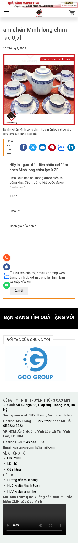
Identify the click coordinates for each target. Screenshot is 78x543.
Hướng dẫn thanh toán (23, 486)
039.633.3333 (34, 442)
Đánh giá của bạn (23, 226)
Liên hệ (12, 464)
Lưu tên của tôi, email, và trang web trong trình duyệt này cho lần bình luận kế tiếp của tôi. (37, 277)
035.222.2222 (42, 421)
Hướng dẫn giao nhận (22, 491)
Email (15, 211)
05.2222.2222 (13, 426)
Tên (13, 196)
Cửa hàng (14, 470)
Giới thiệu (14, 458)
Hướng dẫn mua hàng (22, 480)
